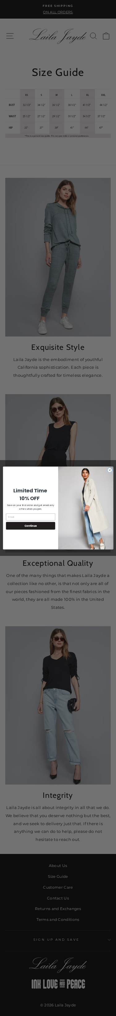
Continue (30, 525)
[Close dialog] (109, 470)
